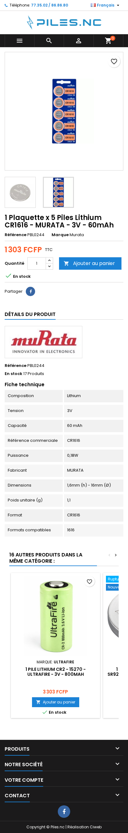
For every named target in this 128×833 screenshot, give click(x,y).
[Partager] (30, 291)
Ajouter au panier (89, 263)
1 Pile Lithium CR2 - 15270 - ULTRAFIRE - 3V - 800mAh (55, 671)
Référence (15, 235)
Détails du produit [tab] (30, 314)
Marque (60, 235)
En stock (13, 374)
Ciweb (96, 827)
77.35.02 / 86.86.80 (49, 5)
